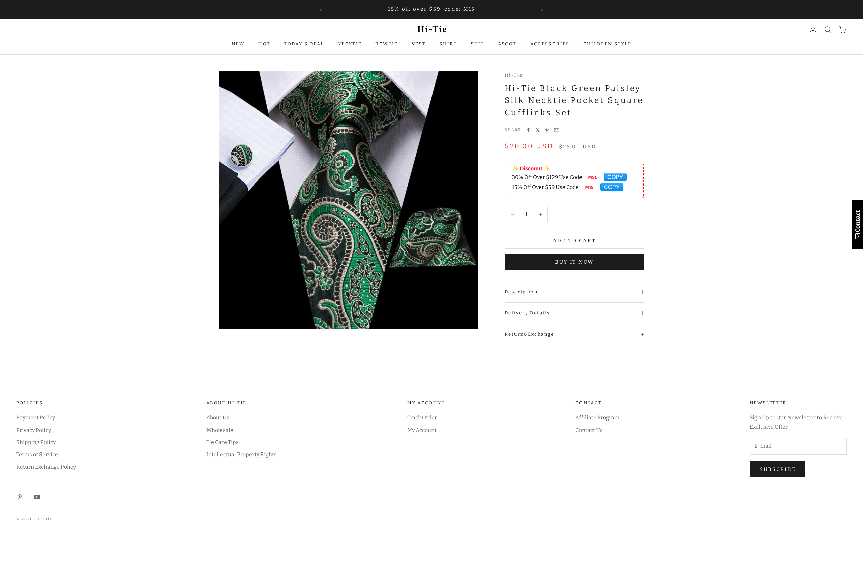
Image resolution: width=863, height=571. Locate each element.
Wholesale (219, 430)
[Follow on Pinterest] (19, 497)
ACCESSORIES (550, 43)
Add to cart (574, 241)
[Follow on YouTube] (37, 497)
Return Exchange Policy (46, 467)
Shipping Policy (36, 442)
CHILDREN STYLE (607, 43)
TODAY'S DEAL (304, 43)
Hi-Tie (514, 75)
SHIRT (448, 43)
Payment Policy (35, 417)
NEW (238, 43)
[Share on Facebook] (528, 130)
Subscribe (778, 469)
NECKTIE (349, 43)
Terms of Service (37, 454)
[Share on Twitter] (537, 130)
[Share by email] (556, 130)
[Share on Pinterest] (547, 130)
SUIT (477, 43)
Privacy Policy (33, 430)
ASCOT (507, 43)
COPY (615, 177)
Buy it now (574, 262)
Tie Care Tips (222, 442)
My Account (422, 430)
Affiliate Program (597, 417)
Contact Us (589, 430)
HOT (264, 43)
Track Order (422, 417)
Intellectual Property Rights (241, 454)
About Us (217, 417)
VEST (419, 43)
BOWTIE (386, 43)
